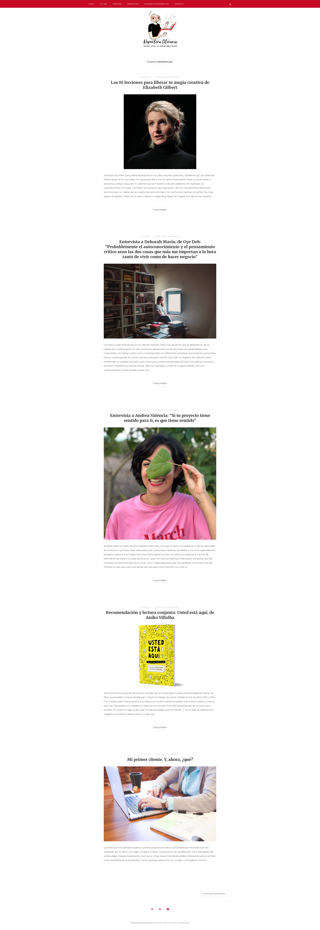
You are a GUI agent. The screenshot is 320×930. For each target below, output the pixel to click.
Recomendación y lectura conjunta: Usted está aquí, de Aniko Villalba (160, 615)
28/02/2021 (146, 77)
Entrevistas (160, 236)
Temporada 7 (173, 236)
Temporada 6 (172, 77)
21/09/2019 (146, 754)
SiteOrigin (185, 923)
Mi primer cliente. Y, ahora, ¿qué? (160, 759)
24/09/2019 (145, 236)
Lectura (103, 4)
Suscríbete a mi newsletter (156, 4)
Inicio (91, 4)
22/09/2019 (146, 607)
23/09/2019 (145, 410)
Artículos (160, 77)
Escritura (117, 4)
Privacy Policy (157, 923)
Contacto (179, 4)
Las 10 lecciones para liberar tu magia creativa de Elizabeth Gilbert (160, 85)
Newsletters (133, 4)
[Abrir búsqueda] (230, 3)
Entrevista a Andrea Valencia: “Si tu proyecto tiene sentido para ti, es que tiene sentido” (160, 418)
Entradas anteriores (216, 894)
